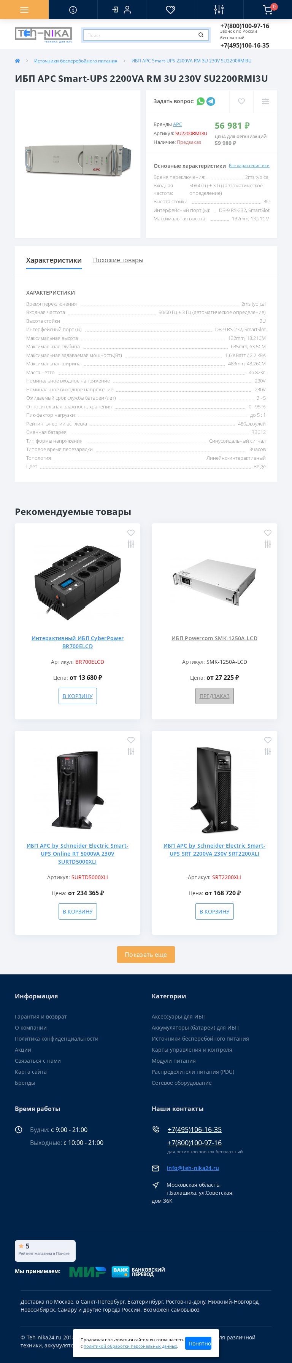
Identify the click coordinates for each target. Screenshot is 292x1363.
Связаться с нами (38, 1060)
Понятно (200, 1343)
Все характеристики (249, 165)
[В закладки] (131, 533)
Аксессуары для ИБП (179, 1016)
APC (177, 124)
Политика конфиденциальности (56, 1038)
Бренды (25, 1082)
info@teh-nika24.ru (193, 1168)
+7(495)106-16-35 (195, 1129)
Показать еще (146, 954)
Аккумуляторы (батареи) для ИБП (195, 1027)
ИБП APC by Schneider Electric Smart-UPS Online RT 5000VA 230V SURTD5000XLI (78, 853)
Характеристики (54, 260)
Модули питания (174, 1060)
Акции (23, 1049)
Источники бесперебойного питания (75, 60)
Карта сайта (31, 1071)
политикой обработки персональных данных (130, 1346)
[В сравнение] (131, 544)
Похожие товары (118, 260)
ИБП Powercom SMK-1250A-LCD (214, 638)
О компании (31, 1027)
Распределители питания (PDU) (193, 1071)
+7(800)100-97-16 (195, 1142)
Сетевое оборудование (182, 1082)
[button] (121, 9)
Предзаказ (215, 696)
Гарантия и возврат (41, 1016)
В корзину (78, 696)
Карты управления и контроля (192, 1049)
